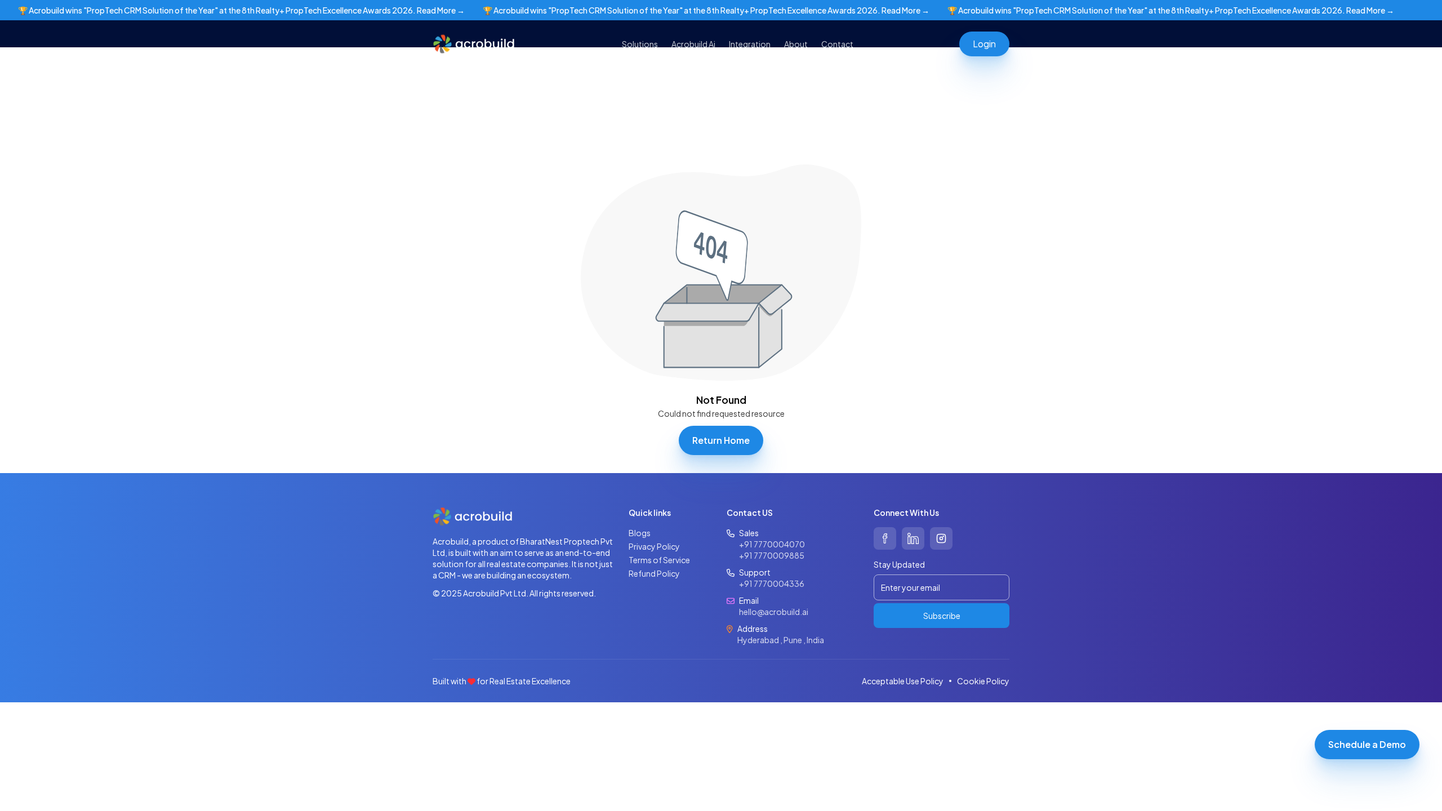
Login (984, 44)
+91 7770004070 (772, 544)
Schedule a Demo (1367, 744)
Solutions (640, 44)
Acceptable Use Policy (902, 681)
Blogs (640, 533)
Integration (750, 44)
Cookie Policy (983, 681)
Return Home (721, 440)
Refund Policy (654, 573)
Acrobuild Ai (693, 44)
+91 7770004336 (771, 583)
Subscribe (941, 616)
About (796, 44)
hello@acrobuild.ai (773, 612)
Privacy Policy (654, 546)
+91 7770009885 (771, 555)
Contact (837, 44)
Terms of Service (659, 560)
